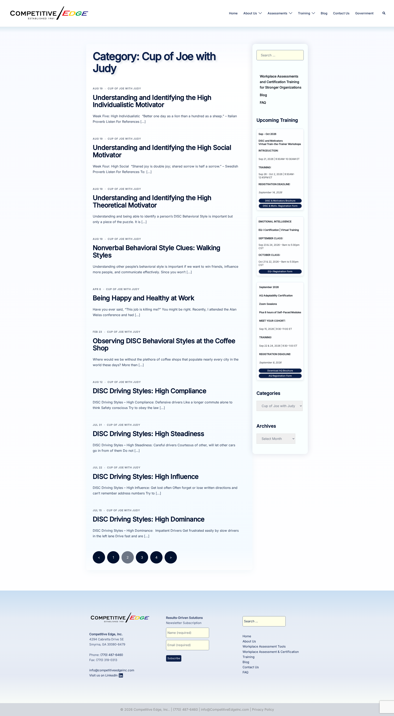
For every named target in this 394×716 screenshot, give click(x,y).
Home (233, 13)
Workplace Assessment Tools (264, 646)
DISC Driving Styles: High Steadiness (148, 434)
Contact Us (341, 13)
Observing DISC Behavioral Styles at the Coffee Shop (164, 344)
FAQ (263, 102)
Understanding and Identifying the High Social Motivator (162, 151)
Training (304, 13)
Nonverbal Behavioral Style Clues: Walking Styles (156, 251)
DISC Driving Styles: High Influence (146, 476)
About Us (250, 13)
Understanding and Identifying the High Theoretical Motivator (152, 201)
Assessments (277, 13)
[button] (384, 13)
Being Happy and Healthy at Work (143, 298)
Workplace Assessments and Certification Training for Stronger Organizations (280, 81)
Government (364, 13)
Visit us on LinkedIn (103, 675)
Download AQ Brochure (280, 370)
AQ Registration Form (280, 375)
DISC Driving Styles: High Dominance (149, 519)
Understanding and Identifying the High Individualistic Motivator (152, 101)
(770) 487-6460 (111, 655)
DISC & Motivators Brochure (280, 200)
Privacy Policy (263, 709)
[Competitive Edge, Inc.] (49, 13)
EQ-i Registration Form (280, 271)
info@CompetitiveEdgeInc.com (225, 709)
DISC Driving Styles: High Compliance (149, 391)
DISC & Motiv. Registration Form (280, 205)
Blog (324, 13)
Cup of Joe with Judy (124, 88)
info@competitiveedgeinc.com (111, 670)
